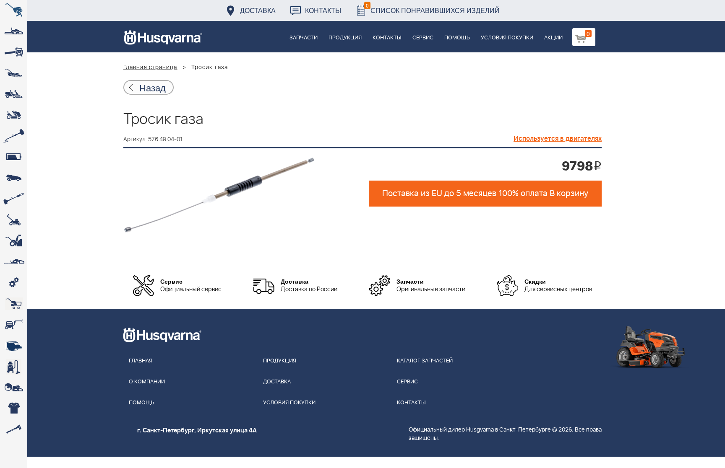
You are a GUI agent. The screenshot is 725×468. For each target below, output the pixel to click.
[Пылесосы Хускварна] (13, 366)
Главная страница (150, 67)
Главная (140, 361)
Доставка (258, 10)
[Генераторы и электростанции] (13, 303)
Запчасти (303, 38)
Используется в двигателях (558, 139)
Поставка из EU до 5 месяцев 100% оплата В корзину (485, 193)
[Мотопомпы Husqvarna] (13, 345)
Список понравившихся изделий (433, 8)
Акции (553, 38)
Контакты (323, 10)
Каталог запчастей (425, 361)
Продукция (345, 38)
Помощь (457, 38)
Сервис (422, 38)
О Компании (147, 382)
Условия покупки (507, 38)
